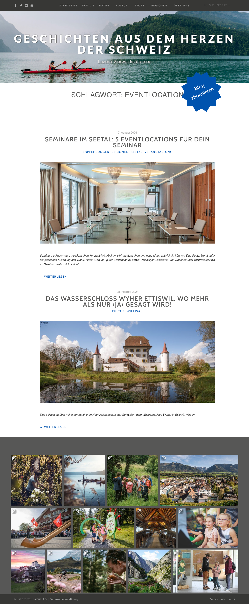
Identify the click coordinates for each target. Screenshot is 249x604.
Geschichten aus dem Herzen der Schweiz (124, 44)
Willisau (135, 311)
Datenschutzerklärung (64, 599)
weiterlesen (53, 277)
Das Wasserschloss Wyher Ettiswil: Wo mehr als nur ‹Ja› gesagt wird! (127, 301)
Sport (139, 5)
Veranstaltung (159, 152)
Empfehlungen (96, 152)
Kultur (122, 5)
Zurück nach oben (221, 599)
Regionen (159, 5)
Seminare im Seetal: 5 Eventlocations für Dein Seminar (127, 142)
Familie (88, 5)
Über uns (182, 5)
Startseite (68, 5)
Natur (104, 5)
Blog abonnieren (202, 92)
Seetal (137, 152)
